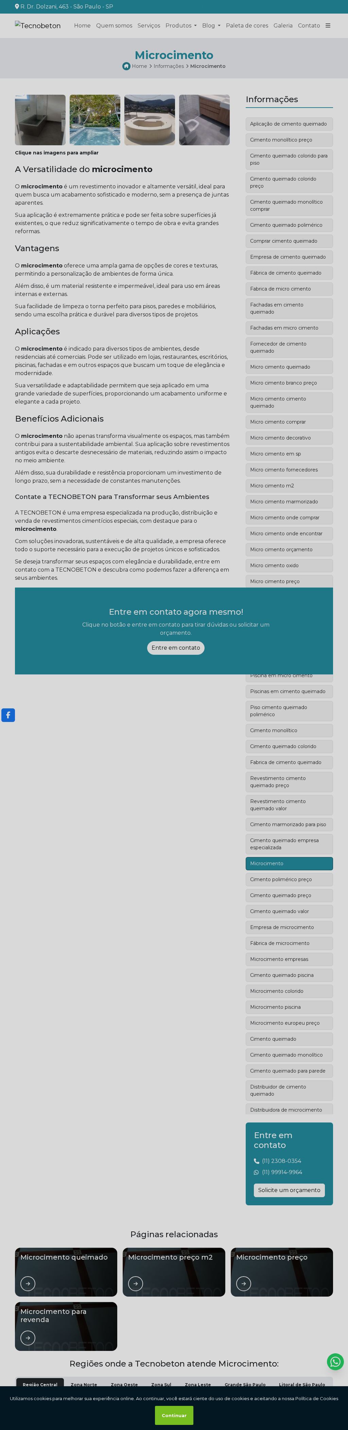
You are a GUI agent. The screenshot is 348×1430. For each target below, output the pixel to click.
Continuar (174, 1415)
